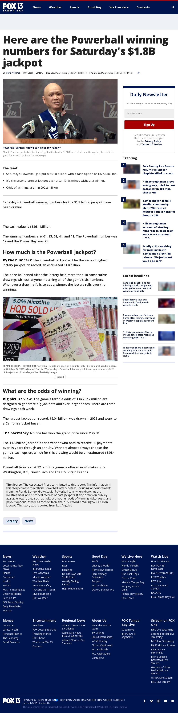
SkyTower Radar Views (42, 563)
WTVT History (99, 641)
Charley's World (100, 565)
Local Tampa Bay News (13, 567)
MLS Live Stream (160, 681)
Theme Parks (129, 578)
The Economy (10, 638)
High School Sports (72, 588)
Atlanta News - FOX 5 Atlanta (73, 641)
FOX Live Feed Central (159, 587)
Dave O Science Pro (103, 589)
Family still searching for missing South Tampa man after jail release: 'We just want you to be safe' (157, 254)
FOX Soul (156, 581)
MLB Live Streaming (162, 641)
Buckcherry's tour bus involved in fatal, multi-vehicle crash (136, 302)
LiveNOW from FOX (162, 573)
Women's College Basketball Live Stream (161, 670)
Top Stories (9, 561)
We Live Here (132, 556)
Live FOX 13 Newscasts (157, 567)
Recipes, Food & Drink (131, 588)
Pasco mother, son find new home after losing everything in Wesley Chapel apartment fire (139, 319)
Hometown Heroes (102, 569)
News (29, 521)
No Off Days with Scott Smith (72, 575)
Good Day (99, 556)
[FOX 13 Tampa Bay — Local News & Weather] (14, 7)
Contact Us (98, 657)
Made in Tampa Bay (133, 582)
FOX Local (28, 72)
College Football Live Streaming (163, 635)
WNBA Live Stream (162, 677)
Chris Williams (13, 72)
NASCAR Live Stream (163, 645)
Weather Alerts (41, 581)
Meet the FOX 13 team (101, 627)
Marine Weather (42, 577)
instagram (158, 701)
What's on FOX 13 (43, 642)
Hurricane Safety (42, 585)
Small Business (11, 642)
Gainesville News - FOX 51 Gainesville (72, 634)
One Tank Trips (130, 574)
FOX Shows (39, 638)
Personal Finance (12, 633)
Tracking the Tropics (44, 589)
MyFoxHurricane (42, 593)
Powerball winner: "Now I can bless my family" (32, 147)
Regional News (73, 620)
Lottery (39, 72)
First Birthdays (100, 585)
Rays (64, 565)
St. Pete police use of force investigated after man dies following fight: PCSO (138, 335)
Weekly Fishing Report (70, 583)
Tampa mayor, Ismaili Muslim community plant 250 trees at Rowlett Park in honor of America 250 (159, 208)
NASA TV (156, 592)
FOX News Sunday (13, 602)
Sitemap (7, 610)
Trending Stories (42, 633)
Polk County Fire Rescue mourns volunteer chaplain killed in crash (158, 169)
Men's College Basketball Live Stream (159, 660)
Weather (39, 556)
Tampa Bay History (132, 593)
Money (8, 620)
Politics (7, 585)
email (172, 701)
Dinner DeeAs (129, 569)
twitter (151, 701)
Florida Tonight (130, 565)
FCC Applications (101, 653)
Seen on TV (9, 598)
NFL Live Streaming (162, 629)
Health (6, 581)
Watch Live (159, 556)
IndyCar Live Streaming (158, 651)
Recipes (96, 581)
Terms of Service (151, 144)
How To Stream (160, 561)
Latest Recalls (10, 629)
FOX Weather (40, 598)
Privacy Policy (153, 141)
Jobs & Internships (102, 637)
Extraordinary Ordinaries (99, 575)
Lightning (67, 569)
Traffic (95, 561)
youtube (165, 701)
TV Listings (98, 632)
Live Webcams (41, 573)
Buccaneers (68, 561)
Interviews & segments (129, 635)
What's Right (129, 561)
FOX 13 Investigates (14, 589)
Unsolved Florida (12, 593)
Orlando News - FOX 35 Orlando (73, 627)
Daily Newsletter (12, 606)
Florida (6, 573)
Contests (38, 646)
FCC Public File (100, 649)
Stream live (128, 629)
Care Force (128, 598)
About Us (99, 620)
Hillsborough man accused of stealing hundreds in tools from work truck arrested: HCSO (158, 231)
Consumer (8, 577)
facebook (144, 701)
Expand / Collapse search (173, 7)
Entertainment (44, 620)
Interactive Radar (42, 568)
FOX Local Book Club (44, 629)
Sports (67, 556)
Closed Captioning (102, 645)
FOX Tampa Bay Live (163, 597)
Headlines (38, 625)
